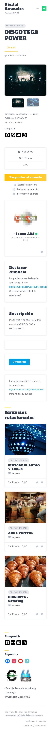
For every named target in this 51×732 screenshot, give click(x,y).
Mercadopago (19, 362)
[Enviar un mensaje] (42, 252)
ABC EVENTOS (20, 533)
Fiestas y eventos (15, 26)
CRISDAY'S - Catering (18, 599)
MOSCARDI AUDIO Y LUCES (24, 467)
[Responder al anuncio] (37, 482)
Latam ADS (24, 234)
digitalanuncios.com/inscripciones (26, 389)
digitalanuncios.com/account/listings (28, 287)
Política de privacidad (35, 721)
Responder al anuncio (25, 177)
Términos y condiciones (34, 725)
